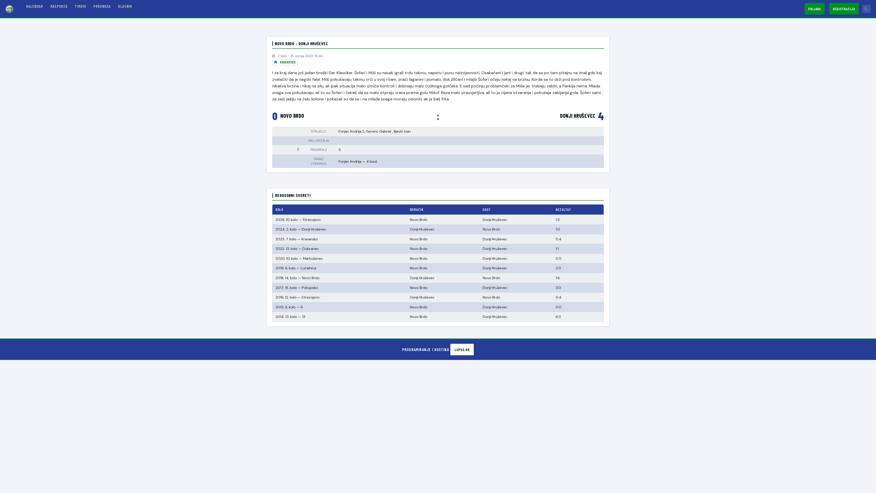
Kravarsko (288, 62)
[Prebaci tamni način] (866, 9)
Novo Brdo (292, 116)
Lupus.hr (462, 349)
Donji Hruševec (577, 116)
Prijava (814, 9)
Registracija (844, 9)
